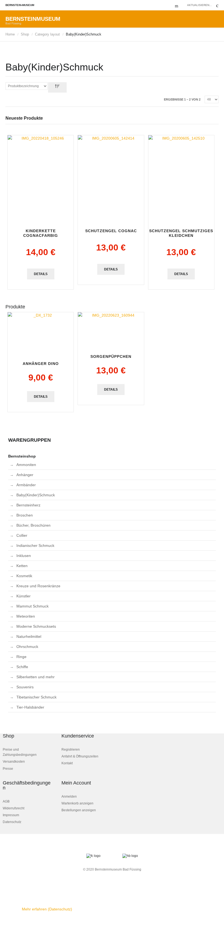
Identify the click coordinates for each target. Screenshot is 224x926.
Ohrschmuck (27, 646)
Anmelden (69, 796)
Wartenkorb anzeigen (77, 803)
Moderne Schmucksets (36, 626)
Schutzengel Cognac (111, 231)
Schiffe (22, 667)
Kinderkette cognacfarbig (40, 233)
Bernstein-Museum (19, 5)
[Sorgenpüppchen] (111, 330)
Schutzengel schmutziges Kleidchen (181, 233)
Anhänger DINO (41, 363)
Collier (21, 535)
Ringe (21, 656)
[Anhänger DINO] (40, 334)
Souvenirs (25, 687)
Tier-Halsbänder (30, 707)
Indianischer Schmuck (35, 545)
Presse (8, 769)
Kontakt (67, 763)
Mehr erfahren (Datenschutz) (47, 909)
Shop (25, 34)
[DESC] (57, 87)
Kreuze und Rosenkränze (38, 586)
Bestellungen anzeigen (78, 810)
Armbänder (26, 485)
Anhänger (24, 475)
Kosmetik (24, 576)
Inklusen (23, 555)
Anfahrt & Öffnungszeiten (79, 756)
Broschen (24, 515)
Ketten (22, 566)
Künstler (23, 596)
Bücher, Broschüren (33, 525)
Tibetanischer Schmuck (36, 697)
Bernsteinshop (22, 456)
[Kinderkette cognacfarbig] (40, 179)
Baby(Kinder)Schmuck (35, 495)
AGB (6, 801)
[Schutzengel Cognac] (111, 179)
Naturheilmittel (28, 636)
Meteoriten (25, 616)
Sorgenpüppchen (110, 356)
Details (41, 274)
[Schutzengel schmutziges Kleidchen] (181, 179)
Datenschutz (12, 822)
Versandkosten (14, 761)
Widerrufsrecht (13, 808)
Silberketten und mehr (35, 677)
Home (10, 34)
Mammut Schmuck (32, 606)
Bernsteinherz (28, 505)
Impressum (11, 815)
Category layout (47, 34)
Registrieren (70, 749)
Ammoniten (26, 464)
